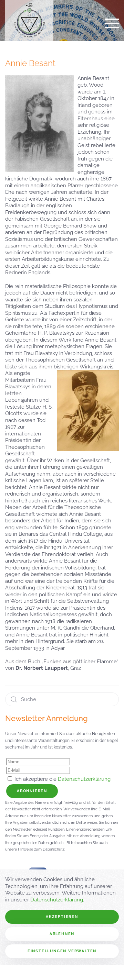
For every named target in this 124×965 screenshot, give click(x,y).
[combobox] (62, 699)
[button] (112, 23)
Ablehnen (62, 934)
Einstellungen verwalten (62, 951)
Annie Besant (30, 63)
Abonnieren (32, 791)
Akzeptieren (62, 916)
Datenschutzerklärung (84, 779)
